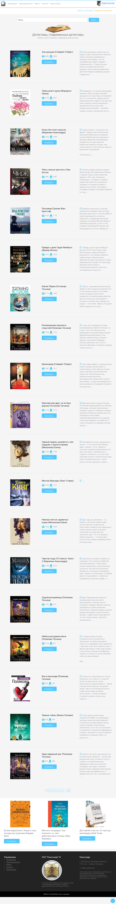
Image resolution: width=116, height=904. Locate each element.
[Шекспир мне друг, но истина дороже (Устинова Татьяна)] (20, 416)
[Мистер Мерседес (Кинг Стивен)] (20, 494)
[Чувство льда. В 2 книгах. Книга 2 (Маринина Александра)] (20, 573)
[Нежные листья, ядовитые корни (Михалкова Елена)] (20, 534)
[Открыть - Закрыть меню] (3, 3)
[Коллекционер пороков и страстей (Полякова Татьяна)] (20, 340)
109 (68, 790)
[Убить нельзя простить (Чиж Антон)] (20, 183)
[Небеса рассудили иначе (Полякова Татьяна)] (20, 651)
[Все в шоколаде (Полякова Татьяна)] (20, 690)
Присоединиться (26, 3)
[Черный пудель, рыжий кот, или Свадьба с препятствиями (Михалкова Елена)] (20, 456)
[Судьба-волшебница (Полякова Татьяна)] (20, 612)
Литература (12, 3)
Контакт (45, 3)
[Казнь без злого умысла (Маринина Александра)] (20, 144)
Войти (37, 3)
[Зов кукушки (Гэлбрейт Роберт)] (20, 65)
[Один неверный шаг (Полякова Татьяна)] (20, 768)
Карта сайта (55, 3)
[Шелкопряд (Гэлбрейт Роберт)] (20, 378)
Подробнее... (12, 841)
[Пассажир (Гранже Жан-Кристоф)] (20, 222)
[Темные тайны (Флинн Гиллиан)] (20, 729)
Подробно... (49, 62)
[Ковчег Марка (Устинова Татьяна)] (20, 301)
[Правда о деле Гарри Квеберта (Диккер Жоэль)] (20, 261)
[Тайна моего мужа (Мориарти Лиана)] (20, 104)
